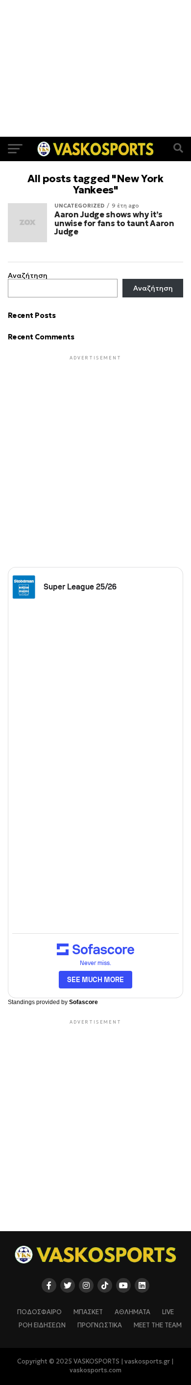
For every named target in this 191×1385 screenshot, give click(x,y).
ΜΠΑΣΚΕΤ (88, 1312)
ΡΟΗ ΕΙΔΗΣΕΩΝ (42, 1325)
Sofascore (83, 1002)
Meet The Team (158, 1325)
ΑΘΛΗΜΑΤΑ (132, 1312)
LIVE (168, 1312)
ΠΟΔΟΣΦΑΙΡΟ (39, 1312)
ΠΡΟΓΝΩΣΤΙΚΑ (99, 1325)
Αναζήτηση (28, 275)
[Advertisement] (95, 68)
